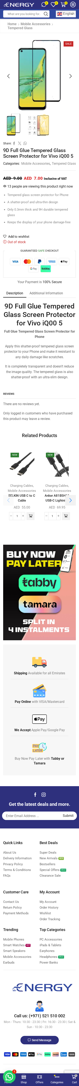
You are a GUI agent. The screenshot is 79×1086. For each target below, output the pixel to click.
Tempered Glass (20, 28)
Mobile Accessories (35, 24)
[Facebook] (35, 795)
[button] (8, 76)
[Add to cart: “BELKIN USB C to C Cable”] (31, 516)
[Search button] (46, 14)
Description (14, 293)
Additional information (46, 293)
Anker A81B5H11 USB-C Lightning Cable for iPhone (57, 500)
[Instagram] (44, 795)
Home (12, 24)
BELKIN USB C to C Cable (21, 498)
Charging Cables (21, 486)
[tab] (14, 293)
